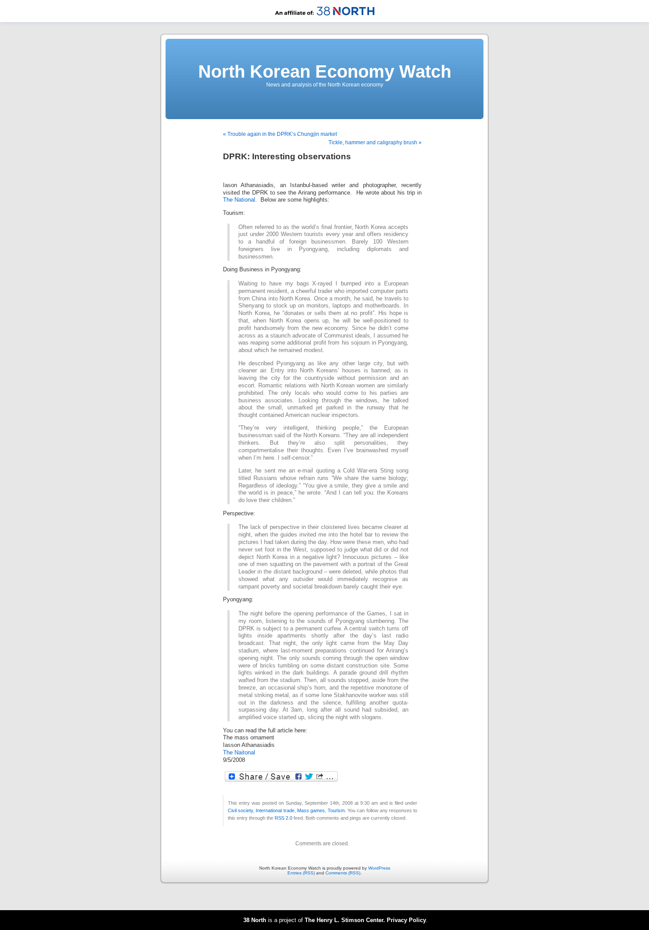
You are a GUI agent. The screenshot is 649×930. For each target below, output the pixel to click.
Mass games (311, 810)
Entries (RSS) (301, 872)
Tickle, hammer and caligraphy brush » (375, 142)
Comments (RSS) (342, 872)
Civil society (240, 810)
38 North (254, 920)
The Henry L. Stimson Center (344, 920)
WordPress (379, 868)
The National (239, 200)
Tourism (336, 810)
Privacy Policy (406, 920)
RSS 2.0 (283, 818)
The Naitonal (239, 753)
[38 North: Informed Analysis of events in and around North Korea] (324, 20)
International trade (275, 810)
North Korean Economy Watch (324, 71)
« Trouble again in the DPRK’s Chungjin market (280, 134)
